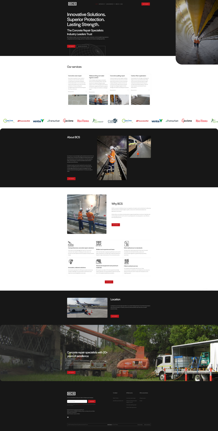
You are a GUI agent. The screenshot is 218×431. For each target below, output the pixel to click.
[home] (77, 4)
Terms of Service (147, 424)
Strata (141, 400)
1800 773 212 (115, 398)
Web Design (109, 424)
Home (96, 3)
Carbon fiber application (131, 407)
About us (117, 3)
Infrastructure (143, 398)
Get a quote (145, 3)
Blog (121, 3)
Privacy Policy (140, 424)
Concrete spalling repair (131, 404)
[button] (102, 4)
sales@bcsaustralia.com (118, 400)
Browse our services (82, 46)
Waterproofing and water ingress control (131, 401)
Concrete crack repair (131, 398)
